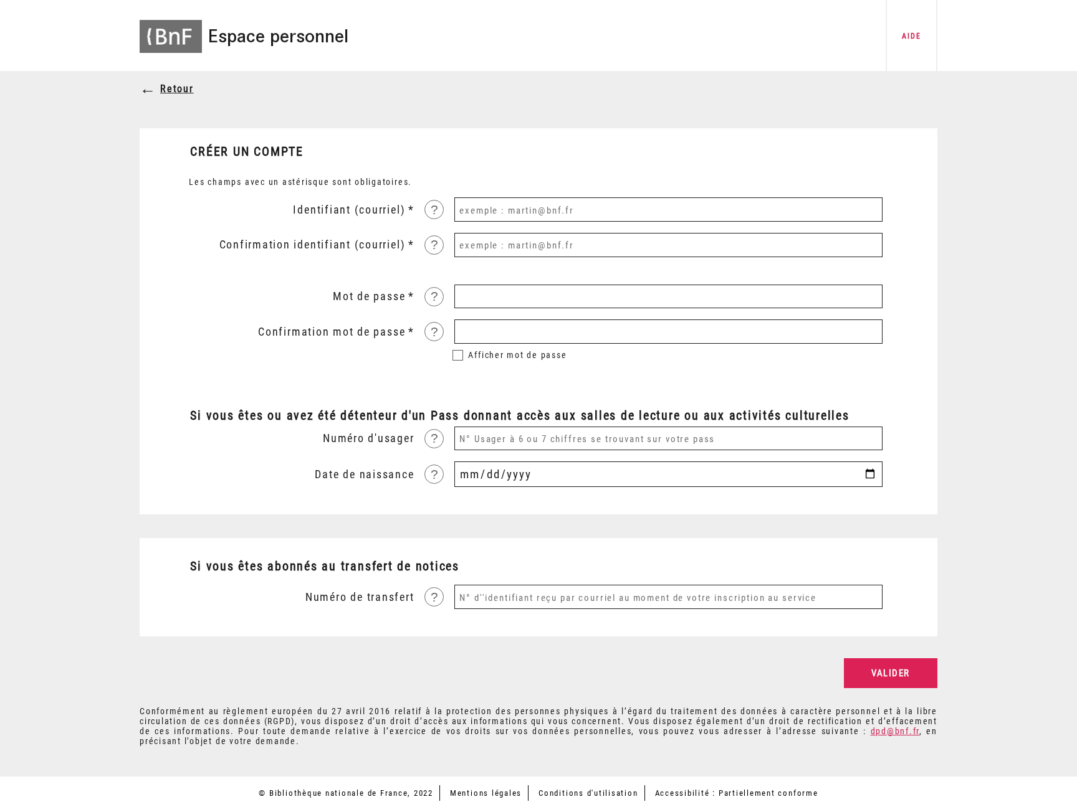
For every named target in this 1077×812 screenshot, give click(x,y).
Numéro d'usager (368, 438)
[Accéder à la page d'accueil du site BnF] (171, 28)
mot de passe (517, 355)
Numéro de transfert (359, 597)
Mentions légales (486, 793)
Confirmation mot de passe (331, 332)
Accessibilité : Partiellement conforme (736, 793)
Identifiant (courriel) (349, 210)
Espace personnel (278, 36)
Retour (177, 89)
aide (911, 36)
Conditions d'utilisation (588, 793)
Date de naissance (364, 474)
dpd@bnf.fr (895, 731)
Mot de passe (369, 296)
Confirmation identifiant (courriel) (312, 244)
